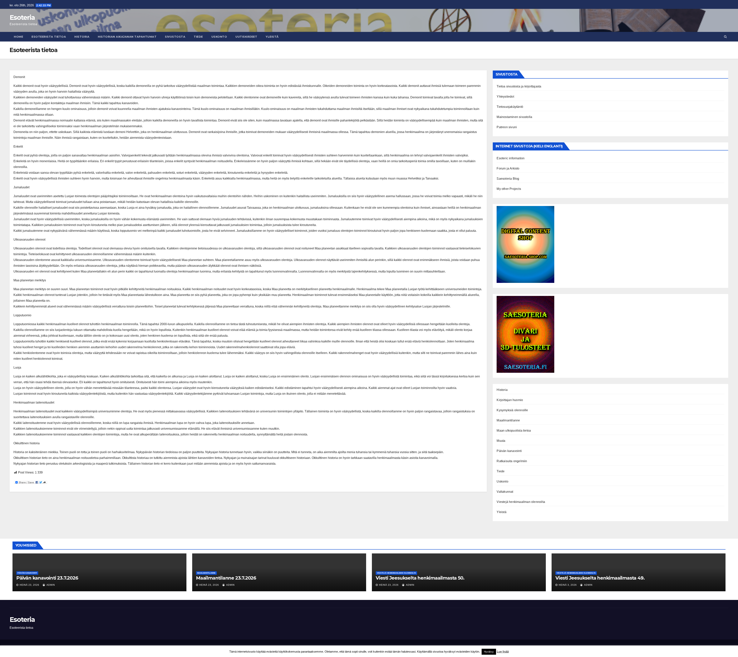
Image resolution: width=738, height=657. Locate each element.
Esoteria (22, 17)
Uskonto (219, 36)
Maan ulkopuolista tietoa (514, 430)
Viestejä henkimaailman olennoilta (521, 501)
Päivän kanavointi (509, 451)
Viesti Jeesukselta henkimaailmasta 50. (420, 578)
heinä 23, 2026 (29, 585)
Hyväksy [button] (489, 651)
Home (18, 36)
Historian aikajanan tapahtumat (127, 36)
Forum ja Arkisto (508, 168)
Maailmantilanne (508, 420)
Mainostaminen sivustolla (514, 117)
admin (50, 585)
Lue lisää (503, 651)
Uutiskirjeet (246, 36)
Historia (81, 36)
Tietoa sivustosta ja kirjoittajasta (519, 86)
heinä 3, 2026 (568, 585)
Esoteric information (510, 158)
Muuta (501, 440)
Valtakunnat (505, 491)
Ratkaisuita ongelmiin (512, 461)
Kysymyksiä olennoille (512, 410)
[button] (725, 36)
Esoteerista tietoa (49, 36)
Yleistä (272, 36)
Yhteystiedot (505, 96)
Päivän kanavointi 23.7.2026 (47, 578)
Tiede (198, 36)
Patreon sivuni (507, 127)
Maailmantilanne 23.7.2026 (226, 578)
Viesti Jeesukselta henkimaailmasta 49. (599, 578)
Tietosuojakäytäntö (510, 106)
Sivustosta (175, 36)
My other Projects (509, 188)
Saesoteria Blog (508, 178)
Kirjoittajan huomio (510, 400)
